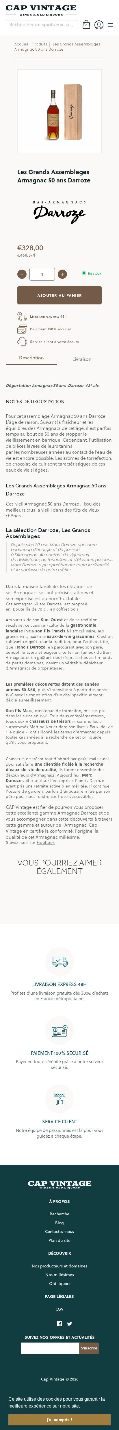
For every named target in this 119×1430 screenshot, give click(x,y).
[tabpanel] (59, 607)
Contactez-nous (59, 1231)
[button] (82, 1406)
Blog (59, 1223)
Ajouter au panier (59, 295)
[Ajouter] (62, 274)
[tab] (31, 359)
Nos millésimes (59, 1275)
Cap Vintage (52, 1379)
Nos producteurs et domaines (59, 1266)
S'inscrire (89, 1348)
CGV (59, 1309)
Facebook (46, 842)
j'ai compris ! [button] (59, 1419)
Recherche (59, 1214)
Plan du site (59, 1240)
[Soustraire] (22, 274)
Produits (39, 44)
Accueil (21, 44)
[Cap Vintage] (59, 10)
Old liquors (59, 1283)
